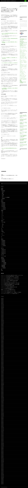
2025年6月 (2, 312)
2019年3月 (2, 409)
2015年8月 (2, 464)
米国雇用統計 (3, 198)
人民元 (2, 211)
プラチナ (2, 227)
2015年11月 (2, 460)
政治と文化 (2, 248)
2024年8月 (2, 325)
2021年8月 (2, 372)
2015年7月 (2, 465)
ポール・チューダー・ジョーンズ (23, 76)
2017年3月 (2, 439)
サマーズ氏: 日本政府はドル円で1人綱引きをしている (7, 178)
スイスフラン (3, 219)
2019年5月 (2, 406)
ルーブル (2, 215)
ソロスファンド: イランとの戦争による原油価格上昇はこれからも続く (23, 145)
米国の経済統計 (3, 190)
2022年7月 (2, 358)
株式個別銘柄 (2, 258)
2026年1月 (2, 303)
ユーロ (2, 214)
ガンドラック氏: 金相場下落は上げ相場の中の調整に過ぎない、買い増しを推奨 (23, 136)
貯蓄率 (2, 193)
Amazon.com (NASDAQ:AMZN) (22, 41)
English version (21, 3)
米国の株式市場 (3, 202)
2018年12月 (2, 413)
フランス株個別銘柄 (3, 262)
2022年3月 (2, 363)
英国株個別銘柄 (3, 265)
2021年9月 (2, 371)
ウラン (26, 50)
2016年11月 (2, 444)
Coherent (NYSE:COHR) (24, 42)
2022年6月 (2, 359)
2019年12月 (2, 397)
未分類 (2, 270)
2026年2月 (2, 302)
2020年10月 (2, 384)
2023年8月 (2, 341)
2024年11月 (2, 321)
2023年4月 (2, 346)
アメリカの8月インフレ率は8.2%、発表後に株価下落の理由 (9, 38)
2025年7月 (2, 311)
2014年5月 (2, 483)
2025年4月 (2, 315)
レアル (2, 218)
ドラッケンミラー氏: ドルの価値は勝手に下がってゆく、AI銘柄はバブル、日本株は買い (11, 292)
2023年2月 (2, 349)
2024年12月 (2, 320)
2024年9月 (2, 324)
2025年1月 (2, 319)
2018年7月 (2, 419)
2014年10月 (2, 477)
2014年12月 (2, 474)
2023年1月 (2, 350)
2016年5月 (2, 452)
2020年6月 (2, 389)
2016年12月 (2, 443)
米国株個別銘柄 (3, 266)
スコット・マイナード (4, 171)
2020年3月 (2, 393)
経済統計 (2, 189)
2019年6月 (2, 405)
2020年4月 (2, 392)
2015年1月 (2, 473)
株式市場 (2, 201)
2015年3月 (2, 470)
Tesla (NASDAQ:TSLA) (22, 45)
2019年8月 (2, 402)
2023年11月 (2, 337)
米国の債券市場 (2, 7)
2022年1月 (2, 366)
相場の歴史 (2, 257)
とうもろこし (3, 235)
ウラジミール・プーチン (22, 50)
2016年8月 (2, 448)
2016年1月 (2, 457)
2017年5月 (2, 436)
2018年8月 (2, 418)
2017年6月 (2, 435)
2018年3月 (2, 423)
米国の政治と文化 (3, 253)
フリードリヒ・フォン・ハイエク (23, 73)
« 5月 (20, 28)
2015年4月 (2, 469)
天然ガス (3, 224)
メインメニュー (27, 1)
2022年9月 (2, 355)
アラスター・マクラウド (22, 46)
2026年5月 (2, 298)
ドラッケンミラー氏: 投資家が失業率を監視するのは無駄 (23, 142)
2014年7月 (2, 481)
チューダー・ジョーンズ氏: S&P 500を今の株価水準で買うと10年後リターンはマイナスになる (23, 116)
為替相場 (2, 210)
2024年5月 (2, 329)
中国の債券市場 (3, 241)
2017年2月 (2, 440)
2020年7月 (2, 388)
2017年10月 (2, 430)
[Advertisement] (9, 5)
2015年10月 (2, 461)
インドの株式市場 (3, 207)
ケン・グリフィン (22, 53)
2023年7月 (2, 342)
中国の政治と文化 (3, 249)
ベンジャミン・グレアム (22, 74)
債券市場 (5, 7)
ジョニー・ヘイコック (23, 60)
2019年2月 (2, 410)
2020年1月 (2, 396)
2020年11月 (2, 383)
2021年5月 (2, 376)
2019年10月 (2, 400)
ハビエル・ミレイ (22, 71)
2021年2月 (2, 380)
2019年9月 (2, 401)
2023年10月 (2, 338)
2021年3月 (2, 379)
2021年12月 (2, 367)
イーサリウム (3, 232)
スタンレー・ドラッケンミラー (23, 65)
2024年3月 (2, 332)
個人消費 (3, 194)
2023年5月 (2, 345)
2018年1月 (2, 426)
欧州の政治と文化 (3, 252)
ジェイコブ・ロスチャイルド (22, 54)
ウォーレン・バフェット (23, 49)
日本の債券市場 (3, 244)
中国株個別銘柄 (3, 261)
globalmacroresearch (8, 12)
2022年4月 (2, 362)
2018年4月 (2, 422)
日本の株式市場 (3, 206)
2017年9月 (2, 431)
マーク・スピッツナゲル (22, 77)
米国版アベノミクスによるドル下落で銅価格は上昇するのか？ (8, 289)
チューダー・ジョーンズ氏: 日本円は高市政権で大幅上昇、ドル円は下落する (23, 120)
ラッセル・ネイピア (23, 78)
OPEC (21, 44)
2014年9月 (2, 478)
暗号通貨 (2, 231)
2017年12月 (2, 427)
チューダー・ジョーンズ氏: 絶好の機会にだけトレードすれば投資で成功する (23, 123)
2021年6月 (2, 375)
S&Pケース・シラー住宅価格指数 (5, 197)
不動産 (21, 81)
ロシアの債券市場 (3, 245)
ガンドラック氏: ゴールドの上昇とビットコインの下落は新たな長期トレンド (10, 293)
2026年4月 (2, 299)
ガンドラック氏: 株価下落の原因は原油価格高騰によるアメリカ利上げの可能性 (23, 139)
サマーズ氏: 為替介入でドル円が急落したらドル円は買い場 (9, 62)
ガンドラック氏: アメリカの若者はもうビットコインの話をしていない (23, 133)
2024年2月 (2, 333)
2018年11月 (2, 414)
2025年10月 (2, 307)
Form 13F (21, 43)
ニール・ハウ (21, 70)
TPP (25, 45)
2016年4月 (2, 453)
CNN (20, 42)
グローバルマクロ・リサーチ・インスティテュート (8, 0)
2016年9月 (2, 447)
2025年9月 (2, 308)
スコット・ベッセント (23, 61)
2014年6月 (2, 482)
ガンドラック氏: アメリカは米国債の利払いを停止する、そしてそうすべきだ (23, 126)
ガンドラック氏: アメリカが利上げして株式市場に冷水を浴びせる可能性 (23, 129)
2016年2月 (2, 456)
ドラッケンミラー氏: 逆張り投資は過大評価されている (7, 288)
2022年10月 (2, 354)
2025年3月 (2, 316)
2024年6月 (2, 328)
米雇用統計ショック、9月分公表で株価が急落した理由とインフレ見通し (9, 175)
